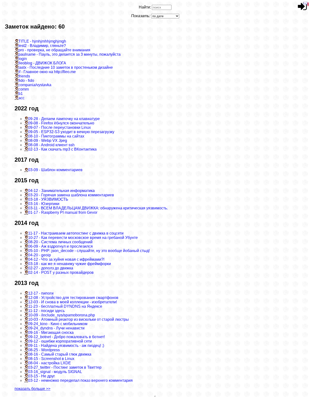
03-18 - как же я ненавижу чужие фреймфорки (69, 264)
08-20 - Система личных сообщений (60, 242)
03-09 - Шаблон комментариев (55, 170)
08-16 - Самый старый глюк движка (59, 354)
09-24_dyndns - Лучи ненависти (56, 328)
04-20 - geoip (39, 255)
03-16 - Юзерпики (43, 204)
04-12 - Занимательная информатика (61, 191)
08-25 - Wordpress (44, 350)
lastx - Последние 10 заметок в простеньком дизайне (65, 67)
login (22, 59)
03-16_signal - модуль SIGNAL (55, 372)
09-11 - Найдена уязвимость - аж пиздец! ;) (66, 346)
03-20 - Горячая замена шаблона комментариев (71, 195)
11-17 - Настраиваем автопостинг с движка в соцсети (76, 233)
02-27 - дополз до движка (50, 268)
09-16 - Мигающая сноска (51, 332)
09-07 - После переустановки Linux (59, 127)
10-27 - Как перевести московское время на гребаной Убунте (83, 238)
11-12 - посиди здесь (46, 311)
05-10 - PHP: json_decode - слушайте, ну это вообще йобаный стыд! (89, 251)
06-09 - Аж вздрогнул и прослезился (60, 246)
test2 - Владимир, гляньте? (42, 46)
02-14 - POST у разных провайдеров (61, 272)
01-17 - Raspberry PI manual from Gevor (62, 212)
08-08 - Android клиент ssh (51, 145)
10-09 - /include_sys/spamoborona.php (61, 315)
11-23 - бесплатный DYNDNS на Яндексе (65, 306)
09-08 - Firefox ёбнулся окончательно (61, 123)
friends (24, 76)
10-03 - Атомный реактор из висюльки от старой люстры (78, 319)
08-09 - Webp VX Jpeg (47, 140)
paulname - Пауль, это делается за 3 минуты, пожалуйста (69, 54)
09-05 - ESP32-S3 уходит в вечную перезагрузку (71, 132)
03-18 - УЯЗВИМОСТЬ (48, 199)
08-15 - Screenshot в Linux (51, 359)
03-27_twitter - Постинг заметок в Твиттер (64, 367)
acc (21, 98)
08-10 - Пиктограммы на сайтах (56, 136)
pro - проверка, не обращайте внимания (54, 50)
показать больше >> (32, 389)
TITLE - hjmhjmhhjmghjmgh (42, 41)
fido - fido (26, 80)
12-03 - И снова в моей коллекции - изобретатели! (72, 302)
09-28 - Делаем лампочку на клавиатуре (64, 119)
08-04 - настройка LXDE (49, 363)
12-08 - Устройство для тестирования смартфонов (73, 298)
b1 (20, 94)
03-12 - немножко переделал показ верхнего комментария (80, 380)
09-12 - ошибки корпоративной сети (60, 341)
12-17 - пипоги (41, 293)
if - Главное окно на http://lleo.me (47, 72)
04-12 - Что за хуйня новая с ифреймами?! (66, 259)
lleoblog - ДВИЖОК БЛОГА (42, 63)
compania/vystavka (34, 85)
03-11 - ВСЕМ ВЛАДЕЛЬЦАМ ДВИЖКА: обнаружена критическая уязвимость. (98, 208)
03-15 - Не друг (41, 376)
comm (23, 89)
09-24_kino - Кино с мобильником (57, 324)
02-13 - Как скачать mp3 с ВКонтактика (62, 149)
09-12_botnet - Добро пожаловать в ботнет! (66, 337)
